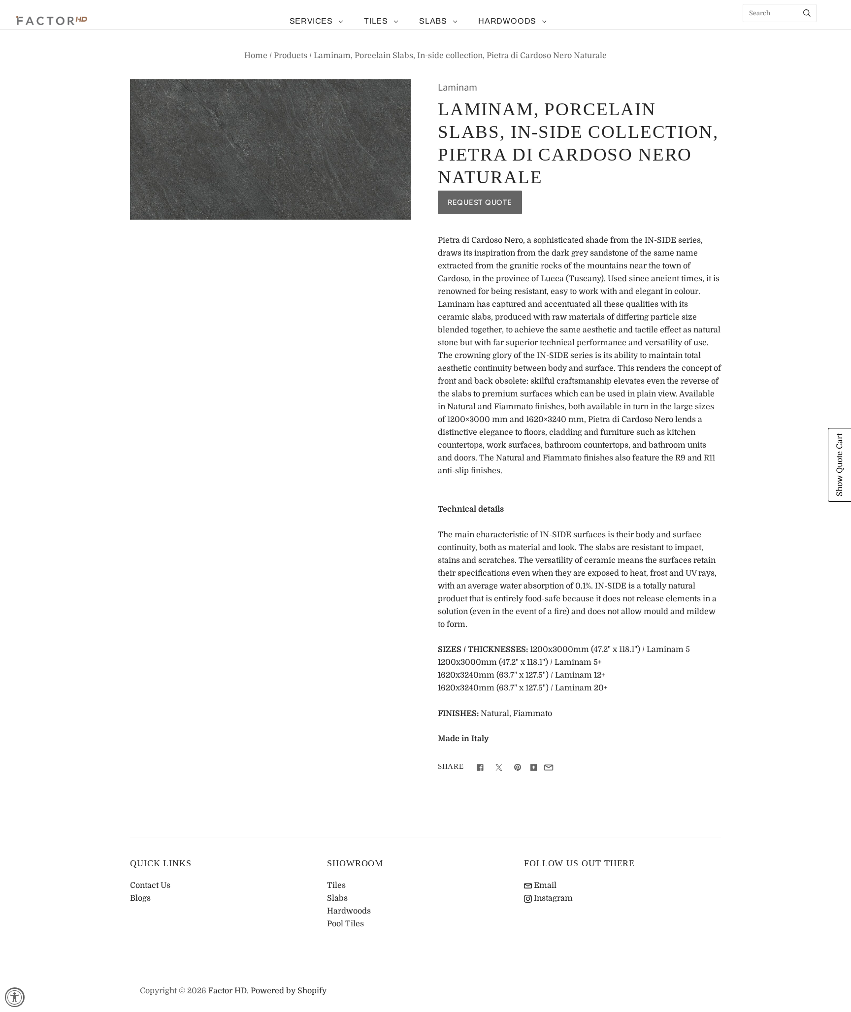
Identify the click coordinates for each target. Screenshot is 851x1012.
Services (311, 21)
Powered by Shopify (289, 990)
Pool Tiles (345, 923)
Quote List (828, 29)
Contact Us (150, 885)
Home (255, 55)
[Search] (807, 13)
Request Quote (480, 202)
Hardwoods (507, 21)
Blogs (140, 898)
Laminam (457, 87)
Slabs (433, 21)
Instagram (552, 898)
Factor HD (227, 990)
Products (290, 55)
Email (544, 885)
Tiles (376, 21)
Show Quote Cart (839, 464)
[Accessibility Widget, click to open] (15, 997)
